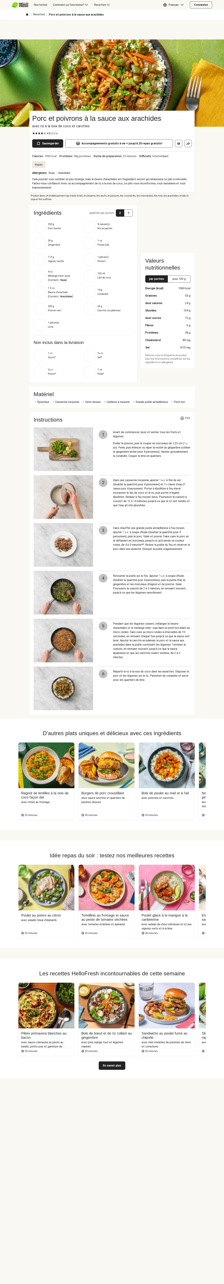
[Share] (188, 143)
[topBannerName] (112, 29)
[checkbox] (33, 133)
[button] (174, 5)
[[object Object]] (178, 143)
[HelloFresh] (20, 5)
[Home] (27, 14)
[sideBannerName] (168, 227)
